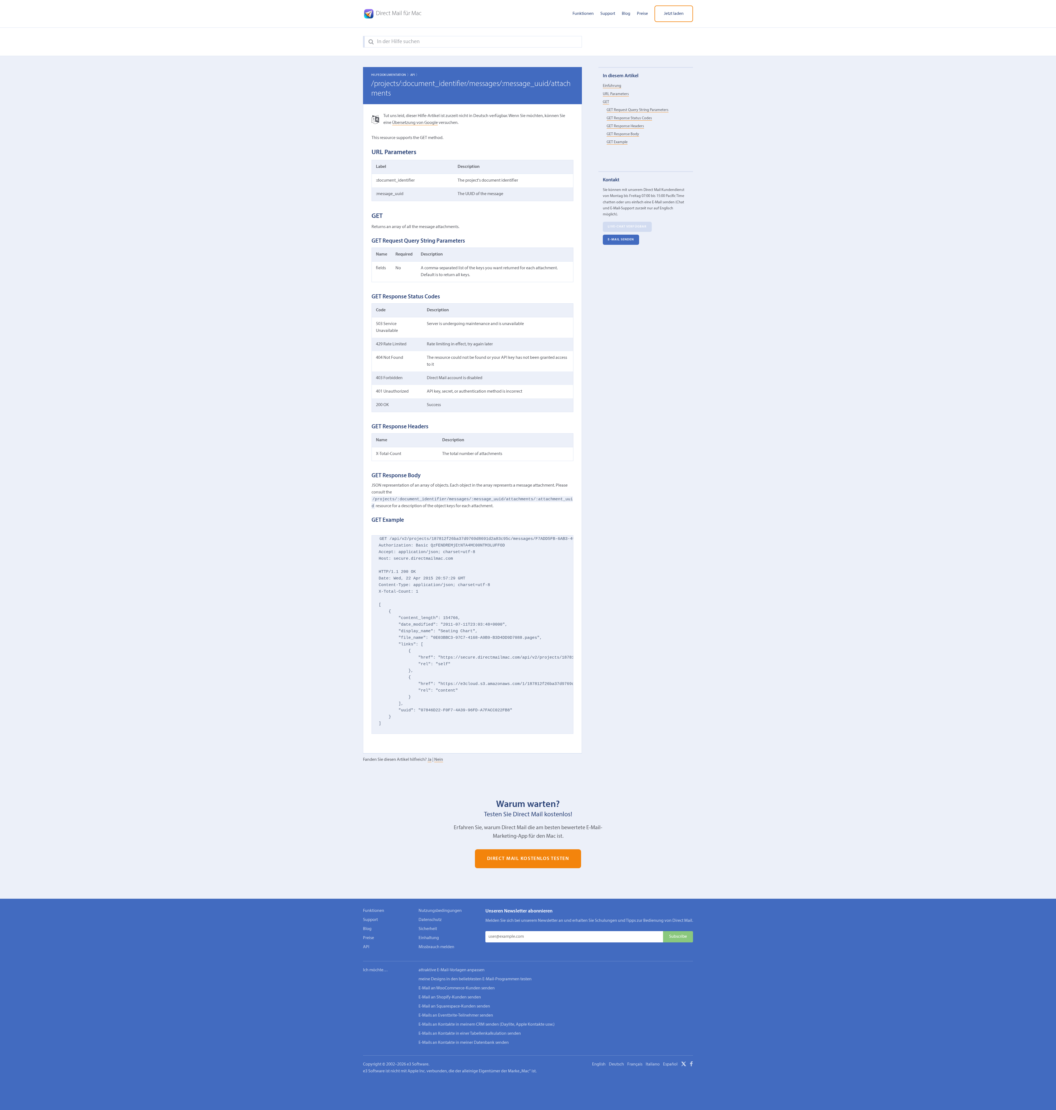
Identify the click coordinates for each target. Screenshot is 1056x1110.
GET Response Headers (625, 126)
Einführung (612, 86)
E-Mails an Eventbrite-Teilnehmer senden (456, 1015)
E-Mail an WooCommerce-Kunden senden (457, 988)
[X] (683, 1065)
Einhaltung (429, 938)
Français (634, 1064)
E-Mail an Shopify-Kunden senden (450, 997)
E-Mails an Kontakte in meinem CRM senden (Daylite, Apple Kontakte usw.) (487, 1024)
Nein (438, 759)
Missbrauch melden (436, 947)
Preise (642, 14)
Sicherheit (428, 929)
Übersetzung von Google (415, 123)
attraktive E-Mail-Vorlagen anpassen (452, 970)
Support (607, 14)
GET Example (617, 142)
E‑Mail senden (621, 240)
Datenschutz (430, 920)
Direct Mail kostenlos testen (528, 858)
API (366, 947)
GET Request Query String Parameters (638, 110)
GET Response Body (623, 134)
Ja (429, 759)
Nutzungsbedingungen (440, 911)
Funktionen (583, 14)
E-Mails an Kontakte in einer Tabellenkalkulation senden (470, 1033)
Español (670, 1064)
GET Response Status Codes (629, 118)
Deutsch (616, 1064)
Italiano (653, 1064)
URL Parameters (616, 94)
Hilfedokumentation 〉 (390, 75)
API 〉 (414, 75)
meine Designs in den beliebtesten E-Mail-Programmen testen (475, 979)
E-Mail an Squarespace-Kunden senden (454, 1006)
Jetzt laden (674, 14)
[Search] (371, 42)
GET (606, 102)
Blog (626, 14)
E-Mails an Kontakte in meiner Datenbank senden (464, 1042)
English (599, 1064)
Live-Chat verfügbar (627, 226)
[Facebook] (691, 1065)
